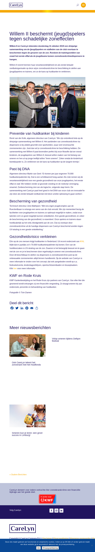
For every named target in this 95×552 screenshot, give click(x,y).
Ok (38, 548)
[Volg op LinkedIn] (61, 511)
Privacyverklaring (61, 538)
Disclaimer (47, 538)
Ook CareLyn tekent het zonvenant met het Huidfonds (26, 363)
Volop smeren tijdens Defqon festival (66, 339)
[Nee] (92, 545)
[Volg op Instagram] (56, 511)
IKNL (82, 241)
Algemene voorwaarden (80, 538)
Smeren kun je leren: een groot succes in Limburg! (27, 434)
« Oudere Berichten (18, 474)
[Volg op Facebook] (51, 511)
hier (15, 268)
